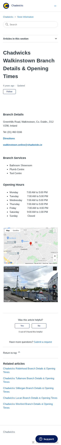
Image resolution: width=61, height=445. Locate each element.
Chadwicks (8, 17)
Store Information (25, 17)
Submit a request (43, 341)
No (39, 326)
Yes (22, 326)
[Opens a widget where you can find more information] (46, 439)
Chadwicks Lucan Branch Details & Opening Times (30, 397)
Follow (9, 91)
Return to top (10, 352)
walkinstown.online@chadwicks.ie (22, 144)
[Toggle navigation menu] (55, 5)
